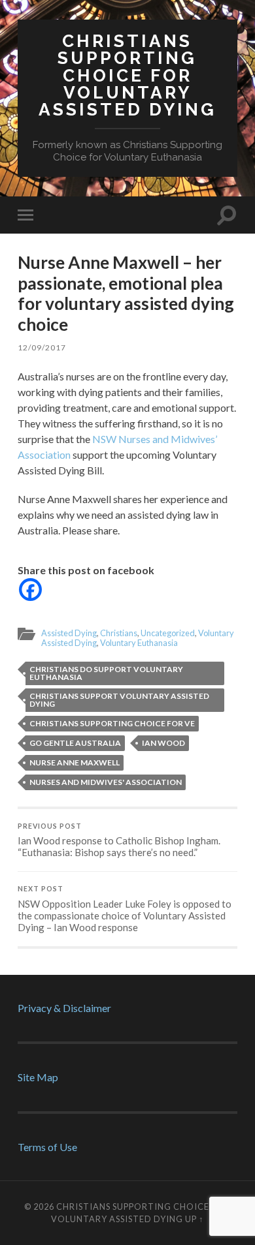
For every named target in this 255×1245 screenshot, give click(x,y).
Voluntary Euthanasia (139, 643)
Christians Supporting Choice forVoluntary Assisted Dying (127, 75)
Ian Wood (163, 743)
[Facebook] (30, 589)
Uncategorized (168, 633)
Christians (118, 633)
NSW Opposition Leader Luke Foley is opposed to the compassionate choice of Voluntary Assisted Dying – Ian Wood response (124, 909)
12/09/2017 (42, 347)
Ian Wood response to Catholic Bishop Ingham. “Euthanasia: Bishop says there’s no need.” (119, 840)
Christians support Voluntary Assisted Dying (119, 700)
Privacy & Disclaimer (64, 1008)
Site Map (38, 1077)
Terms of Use (47, 1147)
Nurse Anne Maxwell (74, 762)
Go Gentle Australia (75, 743)
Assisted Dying (69, 633)
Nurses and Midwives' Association (105, 782)
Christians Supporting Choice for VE (112, 723)
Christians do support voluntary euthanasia (106, 673)
